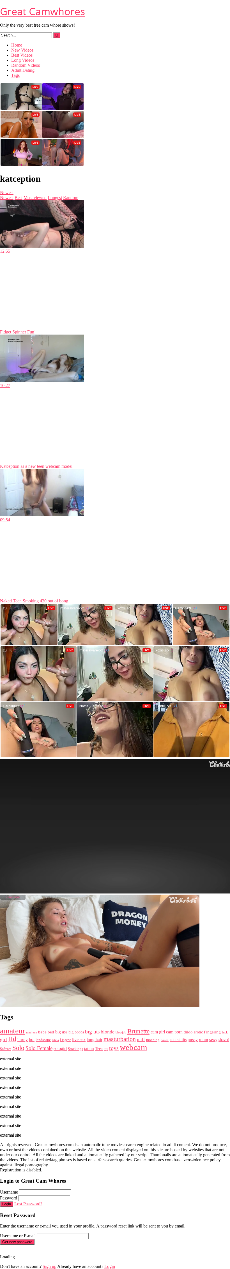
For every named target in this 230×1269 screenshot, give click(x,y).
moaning (153, 1040)
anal (28, 1032)
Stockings (75, 1049)
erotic (198, 1032)
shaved (224, 1039)
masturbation (120, 1038)
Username (9, 1192)
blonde (107, 1032)
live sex (79, 1039)
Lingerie (65, 1040)
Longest (55, 197)
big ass (61, 1032)
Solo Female (39, 1048)
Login (6, 1204)
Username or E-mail (18, 1235)
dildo (188, 1032)
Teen (99, 1049)
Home (16, 45)
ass (35, 1032)
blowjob (121, 1032)
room (203, 1039)
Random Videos (25, 65)
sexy (213, 1039)
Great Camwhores (42, 11)
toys (114, 1048)
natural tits (178, 1040)
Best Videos (22, 55)
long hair (94, 1039)
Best (18, 197)
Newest (6, 192)
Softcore (5, 1049)
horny (22, 1039)
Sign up (49, 1266)
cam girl (158, 1032)
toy (106, 1049)
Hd (12, 1038)
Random (70, 197)
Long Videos (22, 60)
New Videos (22, 50)
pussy (193, 1039)
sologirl (60, 1048)
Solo (18, 1047)
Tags (15, 75)
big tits (92, 1032)
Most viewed (35, 197)
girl (3, 1039)
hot (31, 1039)
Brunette (138, 1031)
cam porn (174, 1032)
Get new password (17, 1242)
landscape (43, 1040)
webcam (133, 1047)
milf (141, 1039)
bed (51, 1032)
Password (8, 1198)
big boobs (76, 1032)
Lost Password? (28, 1203)
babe (42, 1032)
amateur (12, 1030)
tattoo (89, 1048)
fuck (225, 1032)
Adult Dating (22, 70)
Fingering (212, 1032)
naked (165, 1040)
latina (55, 1040)
